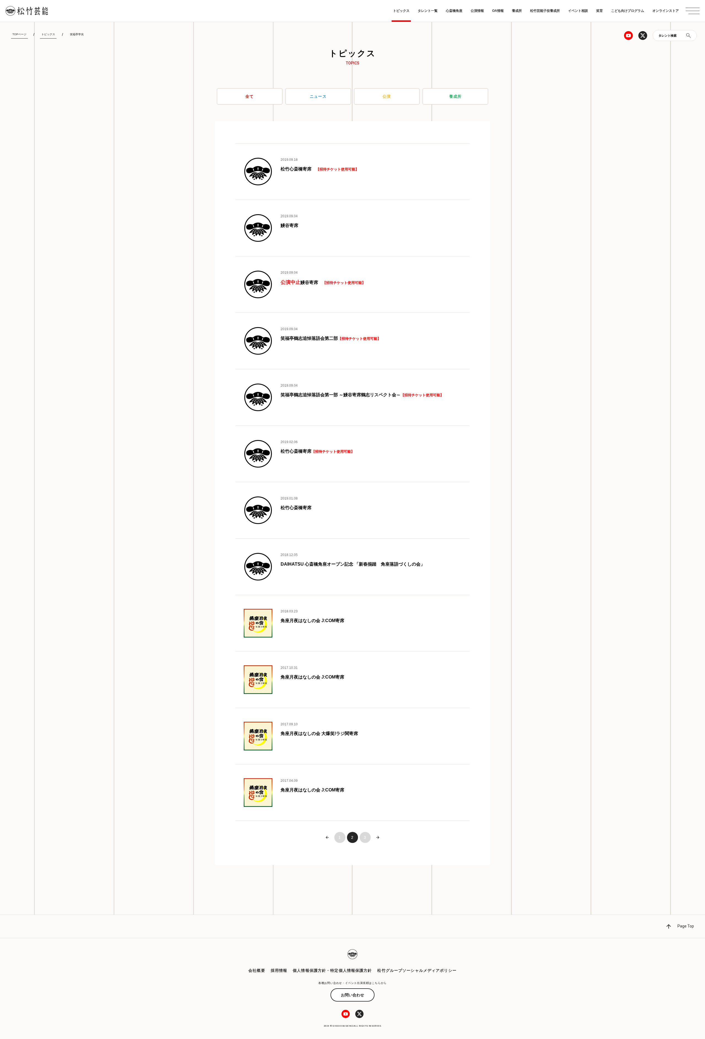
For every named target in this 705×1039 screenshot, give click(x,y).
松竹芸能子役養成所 (545, 11)
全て (249, 96)
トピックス (401, 11)
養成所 (517, 11)
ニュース (318, 96)
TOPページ (19, 34)
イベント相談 (578, 11)
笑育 (599, 11)
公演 (387, 96)
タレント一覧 (428, 11)
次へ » (377, 837)
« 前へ (327, 837)
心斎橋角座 (454, 11)
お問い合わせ (352, 995)
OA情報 (498, 11)
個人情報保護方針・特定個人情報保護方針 (332, 970)
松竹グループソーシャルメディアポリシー (416, 970)
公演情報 (477, 11)
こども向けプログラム (627, 11)
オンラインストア (665, 11)
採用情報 (279, 970)
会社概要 (256, 970)
